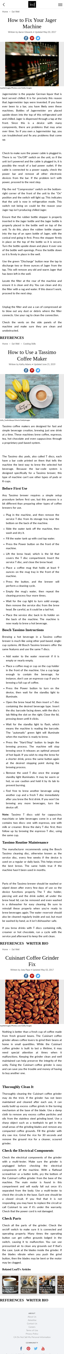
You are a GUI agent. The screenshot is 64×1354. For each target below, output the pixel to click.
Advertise (32, 1320)
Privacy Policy (32, 1334)
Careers (32, 1327)
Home (5, 12)
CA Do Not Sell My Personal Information (32, 1337)
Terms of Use (32, 1330)
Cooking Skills (29, 344)
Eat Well (15, 12)
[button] (26, 38)
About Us (32, 1317)
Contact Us (32, 1324)
